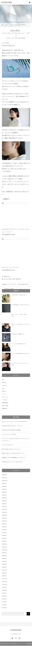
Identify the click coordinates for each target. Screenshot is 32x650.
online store (13, 38)
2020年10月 (4, 480)
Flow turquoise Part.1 (23, 284)
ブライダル (4, 399)
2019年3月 (4, 535)
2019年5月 (4, 529)
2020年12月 (4, 474)
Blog (3, 379)
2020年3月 (4, 500)
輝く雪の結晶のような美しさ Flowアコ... (21, 304)
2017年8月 (4, 590)
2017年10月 (4, 584)
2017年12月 (4, 578)
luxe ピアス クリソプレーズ (10, 267)
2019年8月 (4, 521)
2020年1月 (4, 506)
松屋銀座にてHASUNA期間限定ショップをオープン (14, 457)
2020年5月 (4, 495)
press (3, 388)
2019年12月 (4, 509)
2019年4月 (4, 532)
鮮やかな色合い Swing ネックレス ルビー (11, 449)
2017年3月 (4, 604)
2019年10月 (4, 515)
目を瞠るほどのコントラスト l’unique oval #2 (12, 461)
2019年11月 (4, 512)
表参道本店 (23, 38)
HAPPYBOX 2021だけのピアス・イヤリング (12, 425)
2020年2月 (4, 503)
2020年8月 (4, 486)
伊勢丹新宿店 (5, 402)
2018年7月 (4, 558)
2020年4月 (4, 498)
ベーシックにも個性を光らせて (19, 343)
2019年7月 (4, 524)
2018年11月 (4, 547)
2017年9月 (4, 587)
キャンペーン (5, 397)
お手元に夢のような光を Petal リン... (20, 295)
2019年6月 (4, 526)
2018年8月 (4, 555)
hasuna (8, 276)
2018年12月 (4, 544)
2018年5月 (4, 564)
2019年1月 (4, 541)
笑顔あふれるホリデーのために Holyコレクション (13, 453)
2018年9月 (4, 552)
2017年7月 (4, 593)
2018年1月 (4, 575)
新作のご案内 (18, 38)
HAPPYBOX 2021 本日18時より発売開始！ (12, 430)
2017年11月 (4, 581)
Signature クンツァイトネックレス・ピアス (9, 285)
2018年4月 (4, 567)
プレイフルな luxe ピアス (7, 444)
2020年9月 (4, 483)
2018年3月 (4, 570)
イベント (4, 394)
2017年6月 (4, 596)
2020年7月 (4, 489)
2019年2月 (4, 538)
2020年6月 (4, 492)
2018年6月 (4, 561)
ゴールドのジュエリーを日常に (9, 434)
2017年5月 (4, 599)
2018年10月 (4, 550)
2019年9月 (4, 518)
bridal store (4, 382)
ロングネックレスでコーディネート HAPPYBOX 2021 (14, 421)
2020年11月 (4, 477)
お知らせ (4, 391)
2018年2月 (4, 573)
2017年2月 (4, 607)
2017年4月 (4, 601)
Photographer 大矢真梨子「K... (18, 334)
